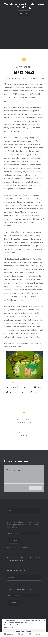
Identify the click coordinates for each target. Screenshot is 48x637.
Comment (36, 488)
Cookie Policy (8, 627)
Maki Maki (17, 346)
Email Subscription (19, 589)
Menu (25, 13)
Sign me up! (14, 603)
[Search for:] (24, 510)
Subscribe (13, 541)
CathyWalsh (17, 78)
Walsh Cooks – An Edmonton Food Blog (24, 5)
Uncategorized (24, 67)
